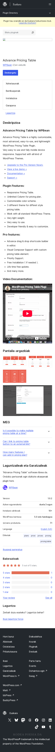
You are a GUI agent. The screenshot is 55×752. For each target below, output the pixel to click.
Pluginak (33, 646)
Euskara (13, 713)
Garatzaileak (9, 670)
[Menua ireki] (50, 4)
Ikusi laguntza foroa (13, 619)
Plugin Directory (10, 13)
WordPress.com (12, 685)
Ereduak (33, 651)
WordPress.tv (11, 676)
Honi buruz (8, 636)
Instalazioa (11, 98)
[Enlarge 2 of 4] (48, 359)
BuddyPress (10, 700)
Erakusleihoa (35, 636)
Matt (7, 690)
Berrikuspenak (13, 90)
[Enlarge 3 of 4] (22, 373)
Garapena (11, 105)
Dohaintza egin (38, 670)
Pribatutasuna (10, 651)
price (33, 536)
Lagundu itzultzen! (27, 23)
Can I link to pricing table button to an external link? (16, 442)
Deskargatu (10, 72)
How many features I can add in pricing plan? (15, 453)
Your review (9, 597)
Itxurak (32, 641)
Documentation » (16, 173)
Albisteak (7, 641)
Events (32, 666)
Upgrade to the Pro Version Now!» (25, 165)
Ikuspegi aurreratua (12, 549)
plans (26, 536)
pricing (48, 536)
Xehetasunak (12, 83)
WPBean (7, 65)
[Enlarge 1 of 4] (22, 359)
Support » (12, 177)
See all (48, 597)
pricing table (46, 541)
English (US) (46, 529)
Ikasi (5, 661)
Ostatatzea (9, 646)
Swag (33, 676)
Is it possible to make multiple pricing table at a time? (18, 432)
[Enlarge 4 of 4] (48, 389)
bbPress (8, 695)
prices (40, 536)
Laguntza (10, 113)
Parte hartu (35, 661)
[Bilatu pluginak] (33, 32)
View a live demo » (17, 169)
